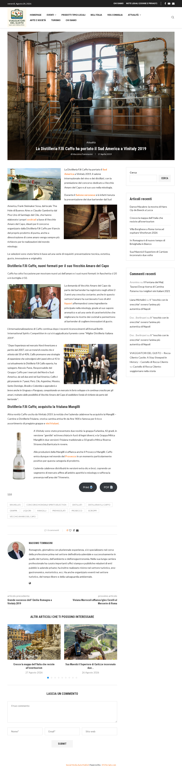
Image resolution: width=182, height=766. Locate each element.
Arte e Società (38, 20)
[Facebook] (165, 3)
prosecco (77, 510)
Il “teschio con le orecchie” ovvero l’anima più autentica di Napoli (149, 304)
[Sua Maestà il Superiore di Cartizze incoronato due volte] (90, 642)
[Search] (173, 17)
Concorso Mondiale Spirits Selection (46, 505)
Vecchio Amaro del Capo (23, 516)
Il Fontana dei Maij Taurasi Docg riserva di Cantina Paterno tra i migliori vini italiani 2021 (150, 287)
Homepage (35, 15)
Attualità (133, 15)
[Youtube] (169, 3)
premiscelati (59, 510)
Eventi (50, 15)
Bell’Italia (96, 15)
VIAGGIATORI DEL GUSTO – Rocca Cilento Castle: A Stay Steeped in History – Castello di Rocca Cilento (150, 357)
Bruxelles (15, 505)
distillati (77, 505)
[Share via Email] (77, 530)
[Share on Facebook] (74, 530)
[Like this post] (70, 530)
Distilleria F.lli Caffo (99, 505)
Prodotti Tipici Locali (73, 15)
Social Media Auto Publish (77, 765)
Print (86, 487)
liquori (27, 510)
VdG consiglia (115, 15)
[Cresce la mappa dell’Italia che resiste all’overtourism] (34, 642)
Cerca (133, 172)
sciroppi (92, 510)
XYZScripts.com (109, 765)
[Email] (173, 3)
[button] (12, 651)
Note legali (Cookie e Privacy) (141, 3)
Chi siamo (119, 3)
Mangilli (41, 510)
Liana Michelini (138, 299)
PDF (107, 487)
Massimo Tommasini (83, 154)
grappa (13, 510)
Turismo (55, 20)
